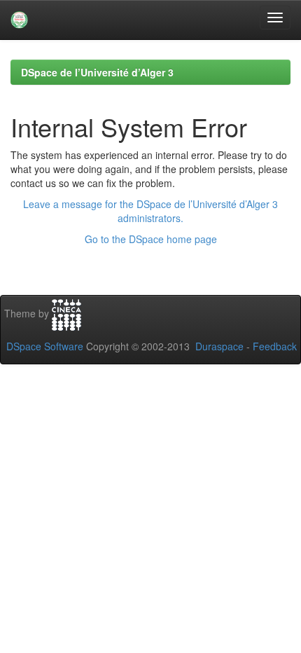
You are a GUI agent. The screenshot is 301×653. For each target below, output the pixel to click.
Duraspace (219, 346)
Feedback (275, 346)
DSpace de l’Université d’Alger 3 (97, 72)
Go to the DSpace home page (151, 239)
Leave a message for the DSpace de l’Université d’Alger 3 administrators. (150, 211)
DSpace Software (44, 346)
